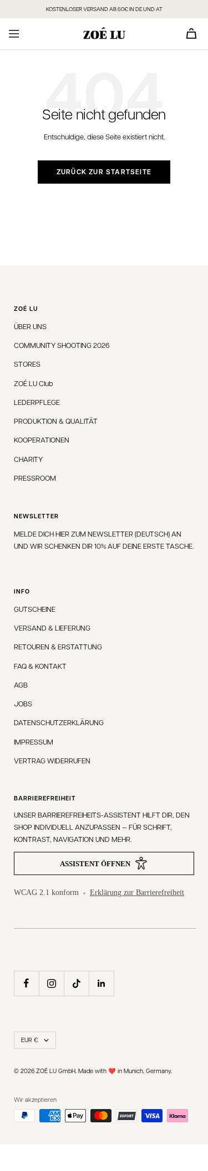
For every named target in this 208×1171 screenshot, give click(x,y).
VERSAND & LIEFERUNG (52, 627)
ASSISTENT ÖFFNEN (95, 864)
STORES (27, 363)
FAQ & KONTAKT (40, 665)
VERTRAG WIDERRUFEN (52, 760)
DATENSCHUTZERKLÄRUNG (59, 722)
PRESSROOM (35, 477)
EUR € (29, 1039)
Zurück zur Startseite (104, 171)
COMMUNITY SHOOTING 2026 (62, 345)
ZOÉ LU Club (33, 383)
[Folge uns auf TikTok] (76, 983)
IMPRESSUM (33, 741)
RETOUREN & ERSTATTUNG (58, 646)
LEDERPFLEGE (37, 402)
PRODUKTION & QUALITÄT (56, 420)
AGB (21, 684)
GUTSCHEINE (34, 608)
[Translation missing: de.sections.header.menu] (14, 34)
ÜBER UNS (30, 326)
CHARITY (28, 459)
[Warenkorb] (191, 33)
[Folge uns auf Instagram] (51, 983)
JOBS (23, 703)
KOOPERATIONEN (41, 439)
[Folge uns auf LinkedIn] (101, 983)
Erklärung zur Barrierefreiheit (137, 892)
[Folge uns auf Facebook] (26, 983)
